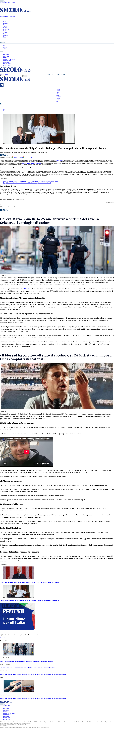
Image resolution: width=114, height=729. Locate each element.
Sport (4, 34)
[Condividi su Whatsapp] (5, 155)
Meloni (5, 47)
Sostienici (5, 57)
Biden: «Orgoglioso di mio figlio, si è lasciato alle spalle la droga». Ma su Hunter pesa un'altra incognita (30, 181)
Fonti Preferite (28, 157)
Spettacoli (6, 32)
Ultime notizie (7, 60)
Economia (6, 29)
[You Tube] (2, 1)
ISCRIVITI (3, 637)
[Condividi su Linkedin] (3, 155)
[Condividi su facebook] (1, 155)
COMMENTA (110, 202)
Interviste (5, 35)
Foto (4, 37)
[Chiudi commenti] (0, 204)
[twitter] (4, 1)
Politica (5, 21)
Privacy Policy (7, 65)
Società (5, 28)
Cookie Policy (7, 63)
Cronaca (5, 23)
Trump (5, 48)
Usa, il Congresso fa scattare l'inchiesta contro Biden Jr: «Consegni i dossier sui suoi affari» (27, 183)
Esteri (4, 25)
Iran (4, 45)
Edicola (2, 2)
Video (5, 26)
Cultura (5, 31)
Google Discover (18, 157)
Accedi (13, 2)
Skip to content (4, 74)
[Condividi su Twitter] (8, 155)
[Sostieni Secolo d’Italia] (17, 629)
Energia (58, 99)
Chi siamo (6, 54)
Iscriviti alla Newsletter (9, 59)
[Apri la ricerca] (1, 105)
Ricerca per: (3, 76)
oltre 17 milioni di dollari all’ (31, 163)
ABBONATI (7, 2)
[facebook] (0, 1)
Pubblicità (6, 62)
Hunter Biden (59, 160)
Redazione (6, 56)
